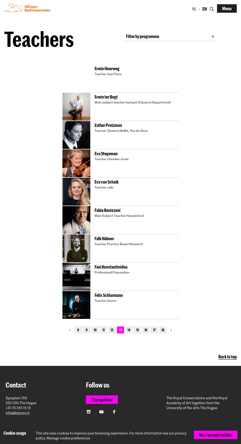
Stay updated (102, 399)
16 (145, 330)
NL (194, 8)
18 (162, 330)
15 (137, 330)
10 (95, 330)
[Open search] (212, 8)
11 (104, 330)
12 (112, 330)
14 (129, 330)
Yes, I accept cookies (215, 434)
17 (154, 330)
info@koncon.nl (17, 413)
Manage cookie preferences (68, 438)
